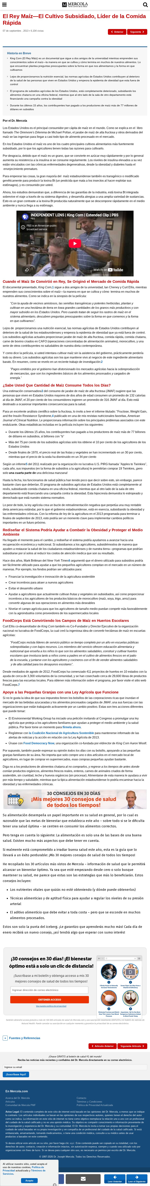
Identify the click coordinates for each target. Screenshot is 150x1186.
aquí (72, 1143)
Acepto (29, 1180)
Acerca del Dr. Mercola (17, 1098)
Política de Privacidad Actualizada (95, 1105)
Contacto (81, 1098)
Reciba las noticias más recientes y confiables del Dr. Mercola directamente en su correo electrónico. (75, 1060)
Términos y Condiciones (89, 1101)
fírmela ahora (72, 727)
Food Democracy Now (38, 743)
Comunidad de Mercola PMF (20, 1105)
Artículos (10, 1101)
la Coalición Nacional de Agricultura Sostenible (62, 733)
